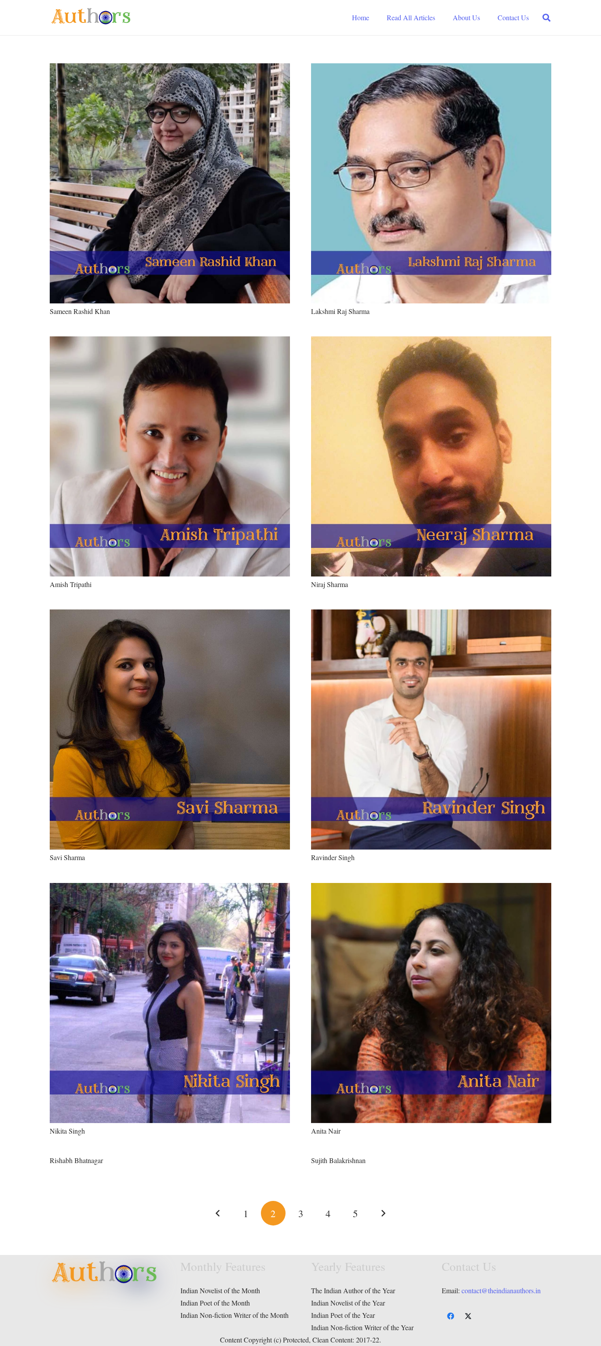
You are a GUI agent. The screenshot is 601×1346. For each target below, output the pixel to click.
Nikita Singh (67, 1130)
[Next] (382, 1213)
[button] (546, 18)
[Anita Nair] (431, 889)
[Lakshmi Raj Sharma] (431, 69)
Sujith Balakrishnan (338, 1160)
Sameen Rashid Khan (80, 311)
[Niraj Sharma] (431, 342)
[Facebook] (450, 1316)
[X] (468, 1316)
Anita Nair (326, 1130)
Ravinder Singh (333, 857)
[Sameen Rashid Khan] (170, 69)
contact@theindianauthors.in (501, 1290)
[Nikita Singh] (170, 889)
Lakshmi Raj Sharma (340, 311)
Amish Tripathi (71, 584)
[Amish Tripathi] (170, 342)
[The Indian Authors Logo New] (91, 18)
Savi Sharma (67, 857)
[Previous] (218, 1213)
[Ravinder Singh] (431, 615)
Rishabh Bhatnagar (76, 1160)
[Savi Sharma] (170, 615)
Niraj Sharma (329, 584)
